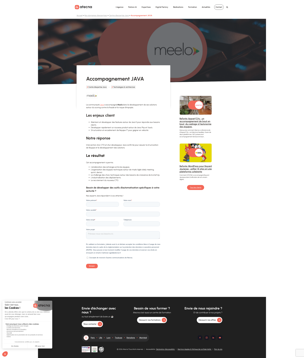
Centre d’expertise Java (119, 15)
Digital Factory (162, 7)
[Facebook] (200, 337)
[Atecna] (83, 7)
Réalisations (178, 7)
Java (102, 105)
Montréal (143, 338)
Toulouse (118, 338)
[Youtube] (220, 337)
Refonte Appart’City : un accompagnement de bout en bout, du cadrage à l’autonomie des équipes (195, 122)
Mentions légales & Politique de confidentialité (194, 349)
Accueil (79, 15)
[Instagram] (206, 337)
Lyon (108, 338)
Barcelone (131, 338)
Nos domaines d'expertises (95, 15)
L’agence (119, 7)
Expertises (146, 7)
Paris (93, 338)
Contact (219, 7)
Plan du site (218, 349)
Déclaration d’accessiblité (165, 349)
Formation (192, 7)
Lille (100, 338)
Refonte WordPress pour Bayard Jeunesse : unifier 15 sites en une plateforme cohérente (196, 169)
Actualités (206, 7)
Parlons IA (132, 7)
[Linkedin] (213, 337)
